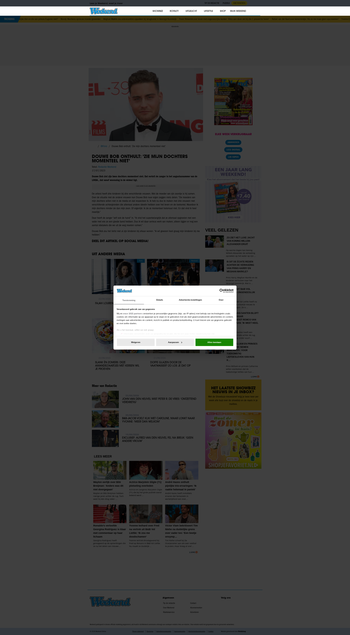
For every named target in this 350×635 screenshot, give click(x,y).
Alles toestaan (214, 342)
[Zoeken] (258, 11)
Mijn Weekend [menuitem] (238, 11)
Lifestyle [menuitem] (208, 11)
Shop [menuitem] (223, 11)
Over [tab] (221, 300)
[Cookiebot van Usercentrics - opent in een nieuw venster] (222, 291)
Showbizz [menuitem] (158, 11)
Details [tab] (159, 300)
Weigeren (135, 342)
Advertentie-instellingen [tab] (190, 300)
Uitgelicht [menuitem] (191, 11)
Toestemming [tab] (128, 300)
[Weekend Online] (104, 11)
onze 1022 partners (132, 313)
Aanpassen (173, 342)
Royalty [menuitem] (174, 11)
